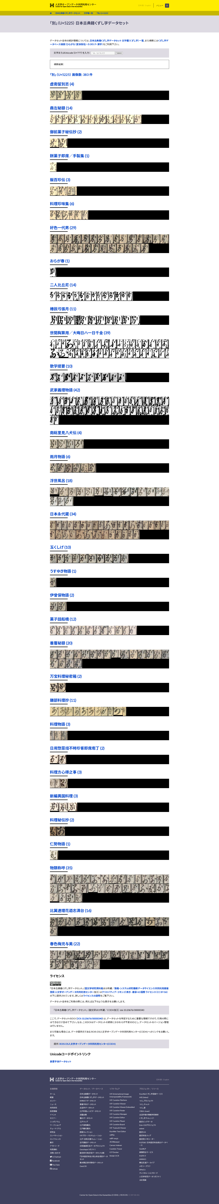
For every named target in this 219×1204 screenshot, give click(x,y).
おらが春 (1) (60, 261)
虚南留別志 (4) (62, 84)
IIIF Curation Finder (117, 1110)
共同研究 (53, 1108)
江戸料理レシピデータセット (90, 1111)
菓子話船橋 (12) (63, 619)
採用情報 (53, 1111)
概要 (51, 1097)
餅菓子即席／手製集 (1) (69, 155)
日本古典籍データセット (89, 1094)
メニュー (160, 5)
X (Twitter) (56, 1157)
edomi (141, 1128)
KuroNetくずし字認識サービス (151, 1094)
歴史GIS (142, 1132)
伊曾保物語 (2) (62, 595)
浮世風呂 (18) (61, 480)
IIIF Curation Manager (118, 1114)
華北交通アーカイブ (146, 1163)
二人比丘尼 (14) (63, 284)
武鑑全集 (83, 1115)
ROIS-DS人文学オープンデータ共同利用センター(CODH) (87, 1043)
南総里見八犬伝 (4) (66, 432)
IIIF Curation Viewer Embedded (122, 1107)
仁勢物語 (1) (60, 844)
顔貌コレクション (86, 1132)
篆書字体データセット (60, 1061)
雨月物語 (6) (60, 456)
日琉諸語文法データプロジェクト (92, 1146)
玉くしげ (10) (60, 547)
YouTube (56, 1165)
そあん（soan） (144, 1111)
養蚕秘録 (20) (61, 643)
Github (55, 1169)
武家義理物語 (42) (65, 390)
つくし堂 (142, 1108)
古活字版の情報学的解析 (149, 1115)
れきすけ (142, 1156)
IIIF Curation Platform (118, 1100)
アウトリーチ (54, 1146)
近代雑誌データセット (88, 1142)
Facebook (56, 1161)
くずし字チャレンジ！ (146, 1118)
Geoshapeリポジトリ (88, 1149)
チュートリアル (55, 1128)
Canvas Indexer (116, 1145)
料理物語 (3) (60, 724)
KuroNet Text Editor (118, 1131)
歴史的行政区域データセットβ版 (92, 1153)
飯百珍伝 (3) (60, 179)
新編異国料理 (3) (64, 796)
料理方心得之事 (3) (66, 772)
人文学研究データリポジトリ (150, 1176)
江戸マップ (84, 1122)
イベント (53, 1115)
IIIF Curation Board (117, 1124)
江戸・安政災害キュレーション (91, 1139)
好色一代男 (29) (63, 227)
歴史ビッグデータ (145, 1122)
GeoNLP (142, 1149)
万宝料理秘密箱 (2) (66, 676)
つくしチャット (144, 1104)
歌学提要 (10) (61, 366)
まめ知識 (142, 1180)
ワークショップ (55, 1125)
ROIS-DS (124, 1195)
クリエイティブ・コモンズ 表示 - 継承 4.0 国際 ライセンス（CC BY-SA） (135, 992)
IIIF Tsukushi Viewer (118, 1128)
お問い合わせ (55, 1153)
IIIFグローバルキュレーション (91, 1135)
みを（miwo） (144, 1097)
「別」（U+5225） (102, 13)
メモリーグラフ (144, 1166)
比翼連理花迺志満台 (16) (71, 910)
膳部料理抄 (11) (63, 700)
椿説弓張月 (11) (63, 308)
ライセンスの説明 (91, 995)
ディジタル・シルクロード (148, 1173)
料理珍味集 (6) (62, 203)
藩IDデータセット (86, 1118)
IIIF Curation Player (117, 1121)
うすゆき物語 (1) (63, 571)
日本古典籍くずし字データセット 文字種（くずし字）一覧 (117, 40)
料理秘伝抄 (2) (62, 820)
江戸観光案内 (85, 1128)
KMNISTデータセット (88, 1101)
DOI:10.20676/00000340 (89, 1018)
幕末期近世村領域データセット (91, 1163)
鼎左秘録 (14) (61, 108)
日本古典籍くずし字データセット (67, 13)
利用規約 (53, 1149)
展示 (51, 1142)
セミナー (53, 1118)
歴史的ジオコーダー (147, 1139)
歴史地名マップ (145, 1135)
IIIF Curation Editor (117, 1117)
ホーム (52, 1094)
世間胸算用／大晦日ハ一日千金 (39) (80, 332)
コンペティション (56, 1135)
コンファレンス (55, 1139)
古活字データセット (87, 1108)
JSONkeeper (115, 1142)
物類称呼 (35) (61, 867)
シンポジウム (55, 1122)
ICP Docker (114, 1152)
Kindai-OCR (114, 1156)
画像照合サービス (146, 1152)
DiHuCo (142, 1169)
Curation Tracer (116, 1149)
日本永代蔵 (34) (63, 514)
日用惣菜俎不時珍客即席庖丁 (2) (77, 748)
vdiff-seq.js (114, 1138)
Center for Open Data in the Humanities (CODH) (99, 1195)
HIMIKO (142, 1159)
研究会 (52, 1132)
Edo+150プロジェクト (147, 1125)
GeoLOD (83, 1166)
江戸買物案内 (85, 1125)
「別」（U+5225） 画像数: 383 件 (71, 74)
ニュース (53, 1104)
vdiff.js (112, 1135)
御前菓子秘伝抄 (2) (66, 131)
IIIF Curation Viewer (118, 1104)
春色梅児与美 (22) (65, 943)
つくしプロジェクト (146, 1101)
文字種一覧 (88, 13)
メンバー (53, 1101)
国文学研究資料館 (94, 988)
